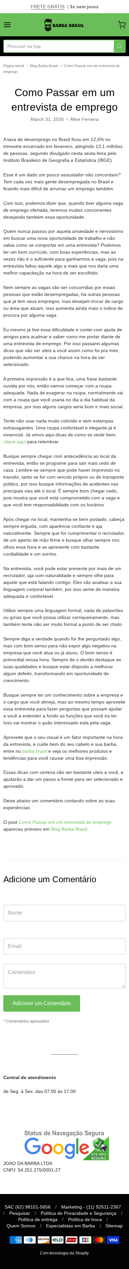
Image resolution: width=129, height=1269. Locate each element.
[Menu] (15, 25)
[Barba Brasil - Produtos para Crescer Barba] (64, 25)
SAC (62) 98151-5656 (28, 1207)
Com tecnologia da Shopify (64, 1253)
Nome (9, 898)
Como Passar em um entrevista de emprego (65, 822)
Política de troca (85, 1219)
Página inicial (13, 66)
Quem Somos (21, 1225)
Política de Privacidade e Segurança (78, 1213)
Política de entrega (38, 1219)
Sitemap (114, 1225)
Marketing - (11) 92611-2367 (91, 1207)
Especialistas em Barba (70, 1225)
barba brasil (34, 751)
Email (9, 931)
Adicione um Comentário (42, 1003)
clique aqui (14, 441)
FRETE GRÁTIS (47, 6)
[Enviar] (120, 46)
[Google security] (64, 1144)
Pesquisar (19, 1213)
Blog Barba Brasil (44, 66)
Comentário (15, 957)
